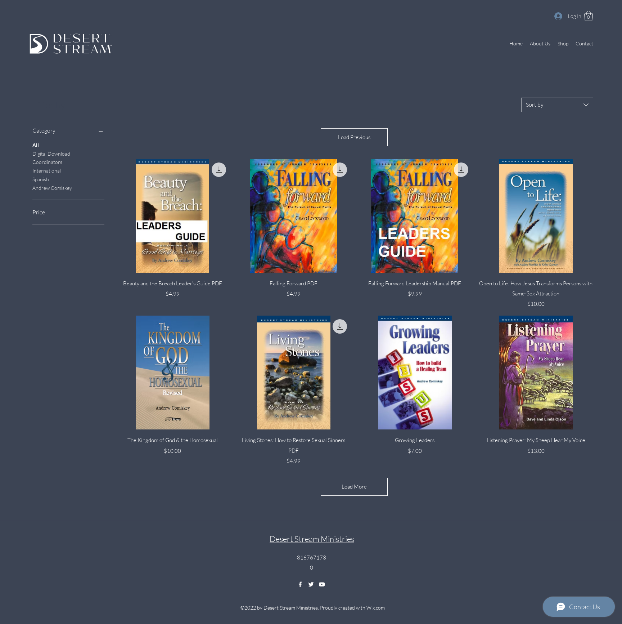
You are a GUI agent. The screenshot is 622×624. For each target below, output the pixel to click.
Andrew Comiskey (52, 188)
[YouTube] (321, 584)
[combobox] (557, 105)
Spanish (40, 179)
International (46, 171)
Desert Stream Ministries (312, 539)
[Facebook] (300, 584)
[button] (588, 16)
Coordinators (47, 162)
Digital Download (51, 154)
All (35, 145)
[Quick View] (173, 216)
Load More (354, 486)
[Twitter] (311, 584)
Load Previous (354, 137)
